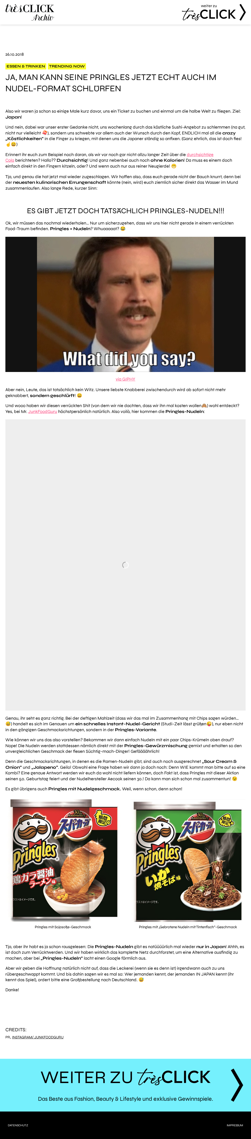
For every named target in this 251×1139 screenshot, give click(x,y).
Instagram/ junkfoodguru (37, 1037)
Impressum (235, 1125)
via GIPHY (125, 379)
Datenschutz (18, 1125)
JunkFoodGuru (42, 411)
